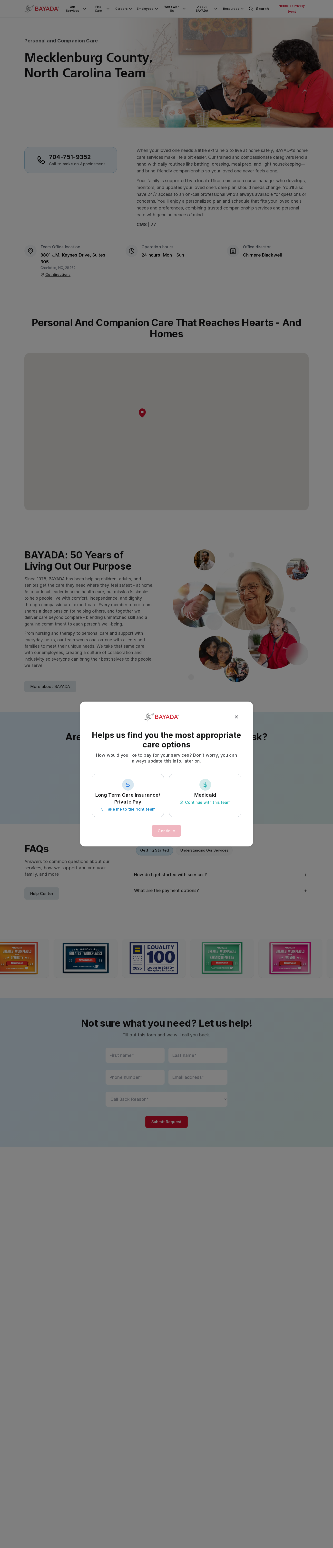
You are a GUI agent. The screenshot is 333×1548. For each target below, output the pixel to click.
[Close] (236, 717)
